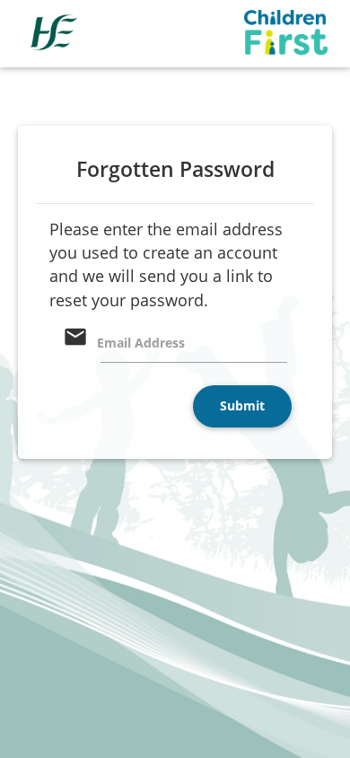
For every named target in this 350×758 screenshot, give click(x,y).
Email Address (141, 342)
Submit (242, 405)
